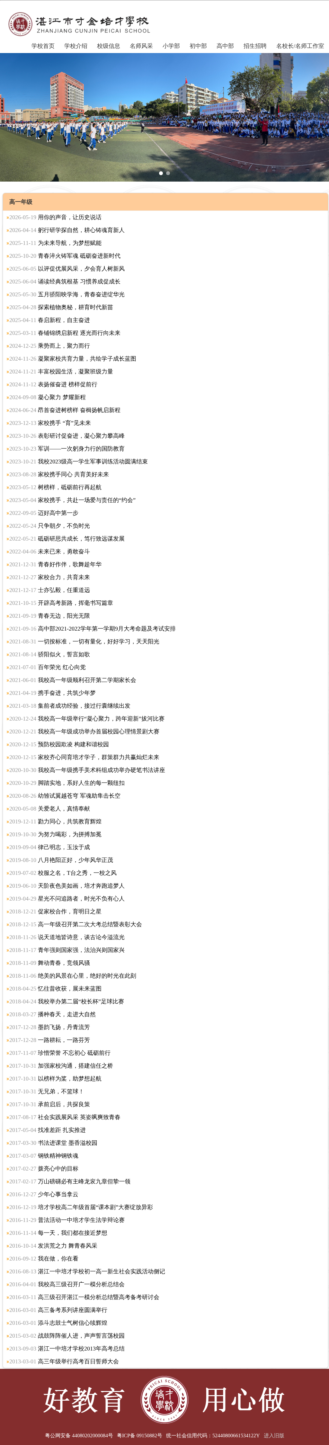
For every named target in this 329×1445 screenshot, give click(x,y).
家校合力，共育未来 (49, 577)
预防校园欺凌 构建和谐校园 (59, 744)
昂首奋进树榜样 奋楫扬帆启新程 (64, 410)
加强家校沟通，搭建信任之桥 (61, 1066)
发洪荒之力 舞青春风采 (53, 1246)
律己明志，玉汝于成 (49, 847)
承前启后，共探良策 (49, 1104)
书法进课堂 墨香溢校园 (53, 1143)
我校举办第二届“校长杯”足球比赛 (66, 1001)
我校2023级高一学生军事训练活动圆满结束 (78, 461)
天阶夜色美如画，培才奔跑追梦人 (67, 886)
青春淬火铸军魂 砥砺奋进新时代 (64, 256)
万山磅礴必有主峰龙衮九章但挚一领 (69, 1181)
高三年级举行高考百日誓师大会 (64, 1361)
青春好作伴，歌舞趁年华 (55, 564)
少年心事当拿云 (43, 1194)
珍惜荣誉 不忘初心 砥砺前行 (60, 1053)
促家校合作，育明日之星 (55, 911)
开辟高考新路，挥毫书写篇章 (61, 603)
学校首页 (43, 46)
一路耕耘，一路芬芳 (49, 1040)
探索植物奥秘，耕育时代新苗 (61, 307)
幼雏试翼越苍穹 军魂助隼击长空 (64, 796)
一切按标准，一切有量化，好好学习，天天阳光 (84, 641)
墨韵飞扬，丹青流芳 (49, 1027)
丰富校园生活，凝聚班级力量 (61, 371)
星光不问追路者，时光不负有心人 (67, 898)
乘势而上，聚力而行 (49, 346)
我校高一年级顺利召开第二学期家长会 (72, 680)
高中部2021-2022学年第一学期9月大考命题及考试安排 (92, 628)
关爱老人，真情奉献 (49, 808)
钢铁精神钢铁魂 (43, 1156)
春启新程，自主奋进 (49, 320)
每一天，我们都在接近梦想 (58, 1233)
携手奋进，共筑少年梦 (52, 693)
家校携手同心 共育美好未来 (59, 474)
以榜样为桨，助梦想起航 (55, 1078)
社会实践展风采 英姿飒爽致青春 (64, 1117)
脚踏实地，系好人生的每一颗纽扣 (67, 783)
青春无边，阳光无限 (49, 616)
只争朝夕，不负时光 (49, 526)
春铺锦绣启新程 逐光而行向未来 (64, 333)
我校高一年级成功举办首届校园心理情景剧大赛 (84, 731)
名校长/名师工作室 (300, 46)
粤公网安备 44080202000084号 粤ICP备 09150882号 (103, 1435)
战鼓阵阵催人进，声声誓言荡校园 (67, 1336)
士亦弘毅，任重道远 (49, 590)
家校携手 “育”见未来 (50, 423)
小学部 (171, 46)
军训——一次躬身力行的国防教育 (67, 448)
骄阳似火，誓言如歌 (49, 654)
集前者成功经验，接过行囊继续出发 (69, 706)
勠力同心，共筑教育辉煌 (55, 821)
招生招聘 (255, 46)
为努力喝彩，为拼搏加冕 (55, 834)
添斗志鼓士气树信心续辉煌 (58, 1323)
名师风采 (141, 46)
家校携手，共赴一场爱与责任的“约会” (72, 500)
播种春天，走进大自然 (52, 1014)
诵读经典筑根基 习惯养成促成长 (64, 281)
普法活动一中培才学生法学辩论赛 (67, 1220)
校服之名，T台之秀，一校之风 (63, 873)
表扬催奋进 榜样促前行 (53, 384)
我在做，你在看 (43, 1258)
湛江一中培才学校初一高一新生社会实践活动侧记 (87, 1271)
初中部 (198, 46)
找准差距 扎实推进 (47, 1130)
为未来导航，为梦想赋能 (55, 243)
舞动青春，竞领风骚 (49, 963)
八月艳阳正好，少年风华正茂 (61, 860)
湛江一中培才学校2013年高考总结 (67, 1348)
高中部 (225, 46)
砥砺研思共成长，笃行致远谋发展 (67, 538)
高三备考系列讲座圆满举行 (58, 1310)
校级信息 (108, 46)
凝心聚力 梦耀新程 (47, 397)
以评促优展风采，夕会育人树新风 (67, 268)
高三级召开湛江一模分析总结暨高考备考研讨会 (84, 1297)
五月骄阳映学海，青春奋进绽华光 (67, 294)
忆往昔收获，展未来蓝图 (55, 988)
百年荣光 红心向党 (47, 667)
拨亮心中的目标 (43, 1168)
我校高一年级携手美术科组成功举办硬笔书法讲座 (87, 770)
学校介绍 (75, 46)
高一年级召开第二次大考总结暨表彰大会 (75, 924)
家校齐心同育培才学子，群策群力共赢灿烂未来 (84, 757)
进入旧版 (274, 1435)
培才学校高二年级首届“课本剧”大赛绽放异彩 (81, 1207)
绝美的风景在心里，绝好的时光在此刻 (72, 976)
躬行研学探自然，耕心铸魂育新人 (67, 230)
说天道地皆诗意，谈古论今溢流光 (67, 937)
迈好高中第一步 (43, 513)
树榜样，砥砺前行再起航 (55, 487)
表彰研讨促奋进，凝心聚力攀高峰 (67, 436)
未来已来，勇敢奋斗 (49, 551)
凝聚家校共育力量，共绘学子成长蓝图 (72, 358)
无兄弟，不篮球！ (46, 1091)
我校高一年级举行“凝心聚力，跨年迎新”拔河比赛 (86, 718)
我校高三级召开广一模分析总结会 (67, 1284)
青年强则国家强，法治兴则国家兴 (67, 950)
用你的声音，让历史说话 (55, 217)
